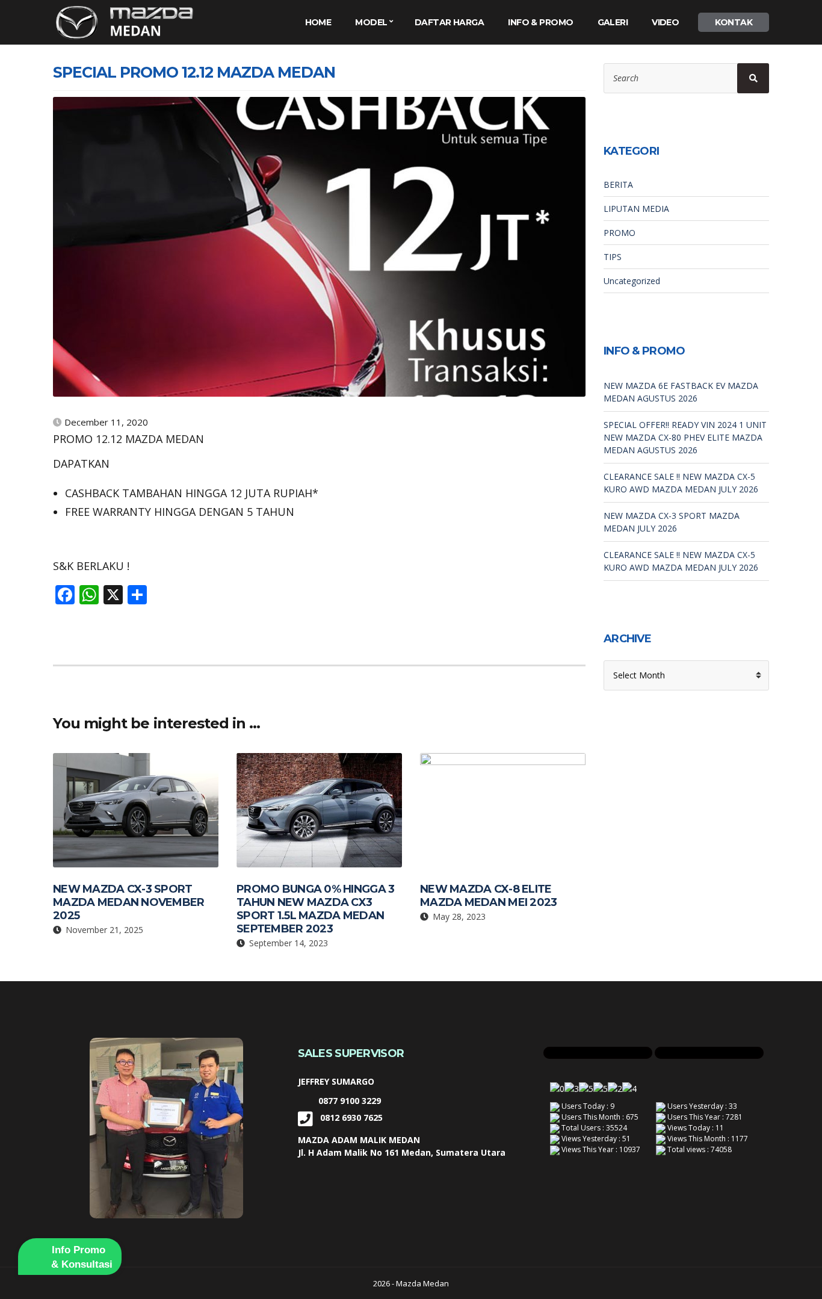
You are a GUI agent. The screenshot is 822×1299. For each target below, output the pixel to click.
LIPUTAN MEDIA (636, 208)
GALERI (613, 22)
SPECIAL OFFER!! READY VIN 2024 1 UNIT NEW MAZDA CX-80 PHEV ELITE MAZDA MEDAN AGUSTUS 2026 (685, 437)
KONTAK (733, 22)
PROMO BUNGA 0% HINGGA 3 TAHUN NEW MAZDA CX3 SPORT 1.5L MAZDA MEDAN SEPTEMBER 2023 (315, 908)
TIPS (613, 256)
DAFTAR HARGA (449, 22)
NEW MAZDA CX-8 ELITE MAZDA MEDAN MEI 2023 (488, 895)
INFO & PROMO (540, 22)
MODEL (371, 22)
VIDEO (665, 22)
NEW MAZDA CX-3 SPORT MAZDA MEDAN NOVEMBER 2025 (129, 902)
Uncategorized (632, 281)
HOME (318, 22)
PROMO (619, 232)
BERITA (618, 184)
